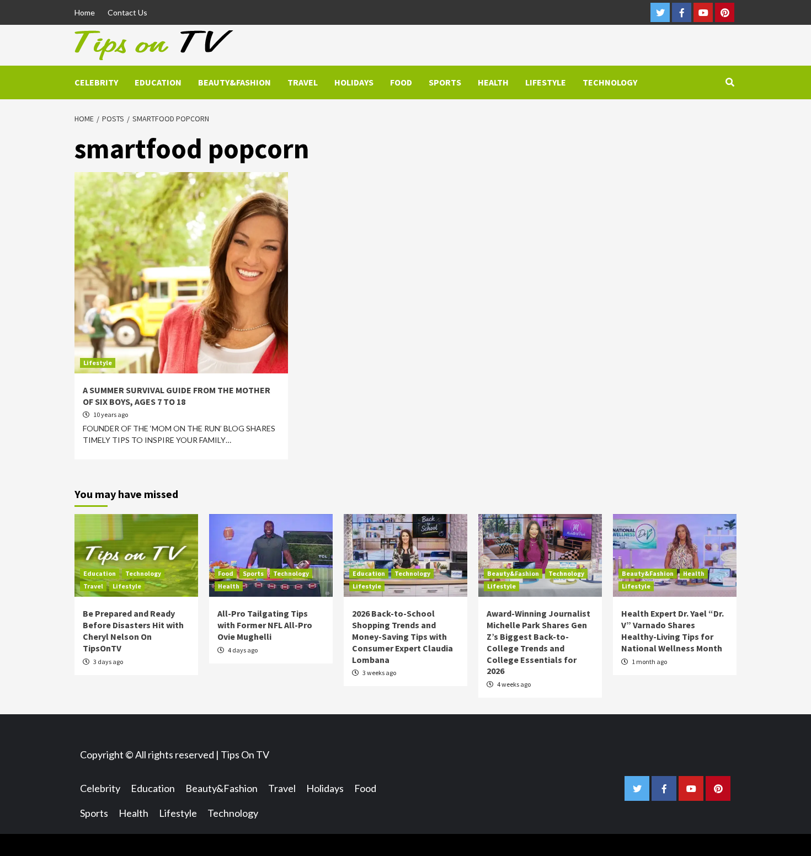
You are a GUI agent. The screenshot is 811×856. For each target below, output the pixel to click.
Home (84, 12)
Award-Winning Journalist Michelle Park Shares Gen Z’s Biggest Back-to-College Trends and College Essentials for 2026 (538, 642)
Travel (302, 82)
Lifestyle (545, 82)
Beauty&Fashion (234, 82)
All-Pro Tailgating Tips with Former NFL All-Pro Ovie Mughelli (264, 625)
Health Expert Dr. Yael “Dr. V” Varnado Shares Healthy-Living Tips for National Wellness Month (672, 630)
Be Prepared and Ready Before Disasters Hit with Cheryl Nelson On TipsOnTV (133, 630)
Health (493, 82)
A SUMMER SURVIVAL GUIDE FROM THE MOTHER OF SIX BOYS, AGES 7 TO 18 (176, 395)
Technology (610, 82)
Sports (445, 82)
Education (158, 82)
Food (401, 82)
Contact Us (127, 12)
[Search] (730, 82)
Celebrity (96, 82)
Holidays (354, 82)
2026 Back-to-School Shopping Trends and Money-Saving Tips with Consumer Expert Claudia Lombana (402, 636)
